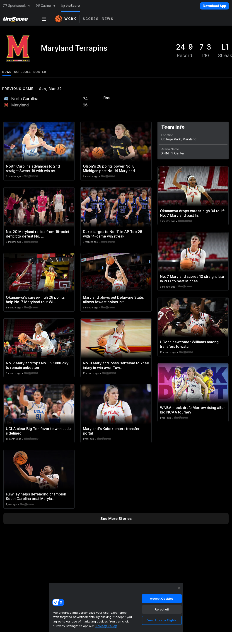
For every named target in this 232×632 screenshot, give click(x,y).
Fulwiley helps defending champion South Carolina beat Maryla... (36, 496)
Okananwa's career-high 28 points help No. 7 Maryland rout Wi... (35, 299)
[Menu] (44, 19)
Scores (91, 19)
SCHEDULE (22, 72)
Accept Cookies (162, 598)
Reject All (162, 609)
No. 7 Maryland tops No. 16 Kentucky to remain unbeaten (37, 365)
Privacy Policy (106, 626)
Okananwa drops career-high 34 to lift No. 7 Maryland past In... (192, 213)
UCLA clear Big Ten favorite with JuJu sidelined (38, 430)
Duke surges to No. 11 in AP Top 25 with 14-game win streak (112, 233)
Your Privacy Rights (161, 620)
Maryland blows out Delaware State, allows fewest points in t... (113, 299)
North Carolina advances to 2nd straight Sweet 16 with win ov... (33, 168)
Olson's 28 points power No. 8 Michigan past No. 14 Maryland (109, 168)
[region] (116, 607)
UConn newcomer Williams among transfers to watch (189, 344)
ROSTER (39, 72)
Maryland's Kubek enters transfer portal (111, 430)
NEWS (6, 72)
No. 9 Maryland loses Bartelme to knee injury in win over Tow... (116, 365)
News (107, 19)
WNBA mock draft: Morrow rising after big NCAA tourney (192, 409)
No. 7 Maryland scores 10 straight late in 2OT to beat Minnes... (192, 278)
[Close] (178, 588)
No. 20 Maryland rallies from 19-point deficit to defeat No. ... (37, 233)
